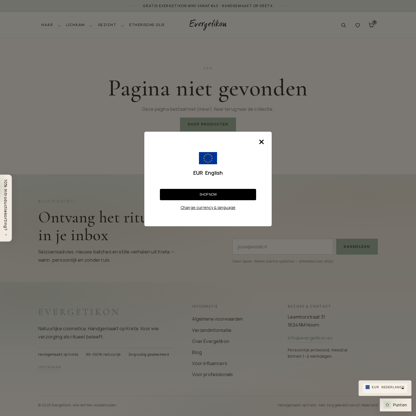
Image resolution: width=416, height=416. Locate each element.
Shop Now (208, 194)
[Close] (261, 142)
